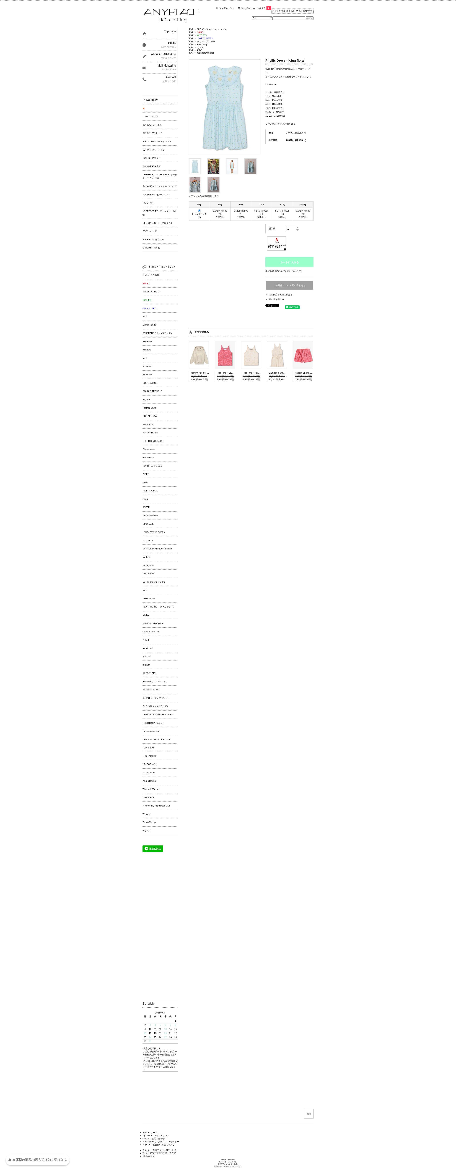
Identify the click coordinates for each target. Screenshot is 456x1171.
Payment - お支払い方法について (158, 1144)
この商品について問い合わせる (289, 285)
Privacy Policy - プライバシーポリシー (160, 1141)
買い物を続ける (276, 299)
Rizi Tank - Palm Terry (254, 372)
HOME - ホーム (149, 1132)
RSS (144, 1156)
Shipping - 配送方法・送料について (159, 1150)
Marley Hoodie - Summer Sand (206, 372)
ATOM (151, 1156)
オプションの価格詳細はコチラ (204, 196)
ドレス (223, 29)
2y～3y (200, 47)
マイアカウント (226, 8)
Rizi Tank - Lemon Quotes (230, 372)
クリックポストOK (206, 41)
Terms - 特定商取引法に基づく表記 (159, 1153)
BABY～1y (202, 44)
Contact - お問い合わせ (153, 1138)
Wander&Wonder (205, 53)
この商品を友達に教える (280, 294)
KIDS (199, 50)
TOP (191, 29)
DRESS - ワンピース (207, 29)
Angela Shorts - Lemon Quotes (311, 372)
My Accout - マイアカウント (155, 1135)
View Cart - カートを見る (256, 8)
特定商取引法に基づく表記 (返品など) (283, 271)
